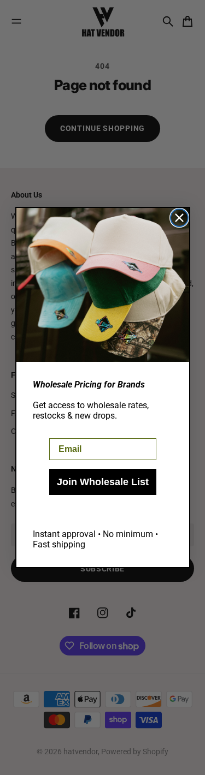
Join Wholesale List (103, 481)
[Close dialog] (179, 217)
